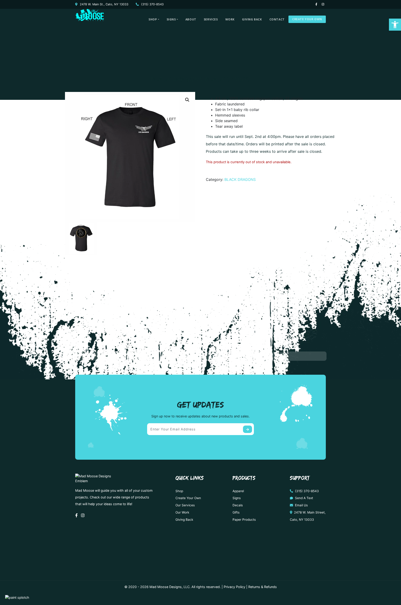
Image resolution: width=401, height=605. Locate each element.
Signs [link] (171, 19)
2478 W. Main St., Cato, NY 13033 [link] (103, 4)
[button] (187, 100)
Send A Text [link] (303, 498)
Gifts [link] (236, 512)
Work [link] (230, 19)
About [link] (190, 19)
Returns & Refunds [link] (262, 587)
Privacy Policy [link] (234, 587)
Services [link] (211, 19)
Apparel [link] (238, 491)
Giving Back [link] (252, 19)
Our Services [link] (185, 505)
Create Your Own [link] (307, 19)
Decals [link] (238, 505)
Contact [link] (277, 19)
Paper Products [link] (244, 519)
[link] (395, 25)
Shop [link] (153, 19)
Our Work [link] (182, 512)
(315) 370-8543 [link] (152, 4)
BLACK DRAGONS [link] (240, 179)
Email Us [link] (301, 505)
